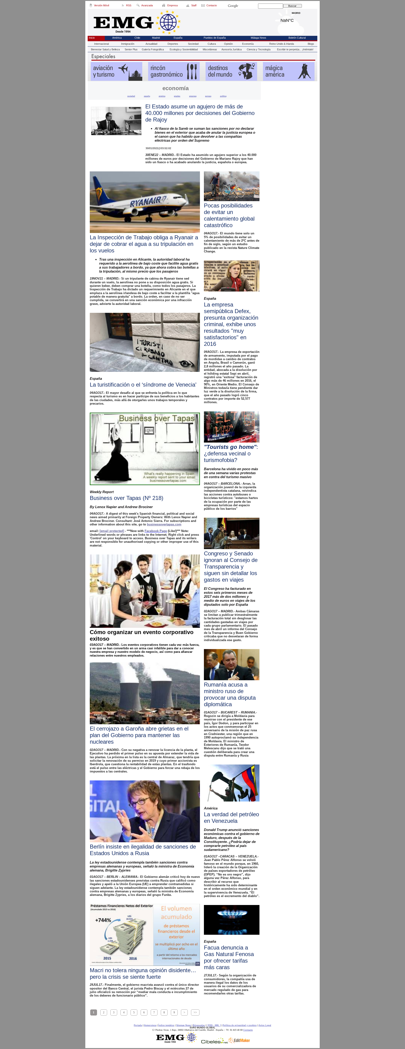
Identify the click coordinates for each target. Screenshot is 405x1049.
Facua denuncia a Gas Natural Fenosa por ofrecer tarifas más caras (229, 957)
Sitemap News (183, 1025)
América (117, 37)
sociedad (131, 96)
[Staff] (188, 6)
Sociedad (193, 43)
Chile (137, 37)
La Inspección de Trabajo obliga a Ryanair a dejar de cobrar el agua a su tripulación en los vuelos (144, 244)
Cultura (212, 43)
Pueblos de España (215, 37)
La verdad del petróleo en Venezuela (231, 817)
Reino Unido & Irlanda (281, 43)
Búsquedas (199, 1025)
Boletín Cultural (297, 37)
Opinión (228, 43)
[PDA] (91, 6)
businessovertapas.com (164, 524)
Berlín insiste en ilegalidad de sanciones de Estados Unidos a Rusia (143, 849)
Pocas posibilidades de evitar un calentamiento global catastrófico (229, 215)
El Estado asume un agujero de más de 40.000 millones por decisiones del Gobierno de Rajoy (200, 113)
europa (208, 96)
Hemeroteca (150, 1025)
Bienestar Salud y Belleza (105, 49)
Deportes (173, 43)
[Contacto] (203, 6)
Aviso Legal (265, 1025)
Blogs (311, 43)
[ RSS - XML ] (214, 1025)
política (223, 96)
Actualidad (151, 43)
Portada (138, 1025)
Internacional (101, 43)
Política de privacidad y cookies (240, 1025)
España (178, 37)
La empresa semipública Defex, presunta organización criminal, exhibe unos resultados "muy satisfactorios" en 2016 (231, 324)
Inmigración (127, 43)
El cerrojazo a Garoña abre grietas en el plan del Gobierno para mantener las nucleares (139, 735)
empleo (177, 96)
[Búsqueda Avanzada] (138, 6)
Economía (248, 43)
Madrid (296, 19)
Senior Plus (131, 49)
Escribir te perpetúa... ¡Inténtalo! (295, 49)
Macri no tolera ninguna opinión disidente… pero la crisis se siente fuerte (143, 973)
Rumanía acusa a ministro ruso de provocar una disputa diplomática (230, 694)
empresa (192, 96)
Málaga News (258, 37)
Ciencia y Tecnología (258, 49)
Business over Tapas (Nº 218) (126, 498)
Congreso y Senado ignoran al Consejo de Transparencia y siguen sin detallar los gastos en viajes (231, 566)
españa (147, 96)
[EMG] (178, 1042)
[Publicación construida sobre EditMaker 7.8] (239, 1042)
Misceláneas (210, 49)
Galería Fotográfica (153, 49)
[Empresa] (164, 6)
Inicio (92, 37)
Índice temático (166, 1025)
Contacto (248, 1030)
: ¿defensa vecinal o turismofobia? (231, 453)
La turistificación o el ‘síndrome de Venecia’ (143, 384)
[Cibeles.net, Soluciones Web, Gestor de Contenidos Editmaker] (214, 1042)
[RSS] (123, 6)
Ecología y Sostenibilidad (184, 49)
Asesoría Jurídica (231, 49)
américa (162, 96)
